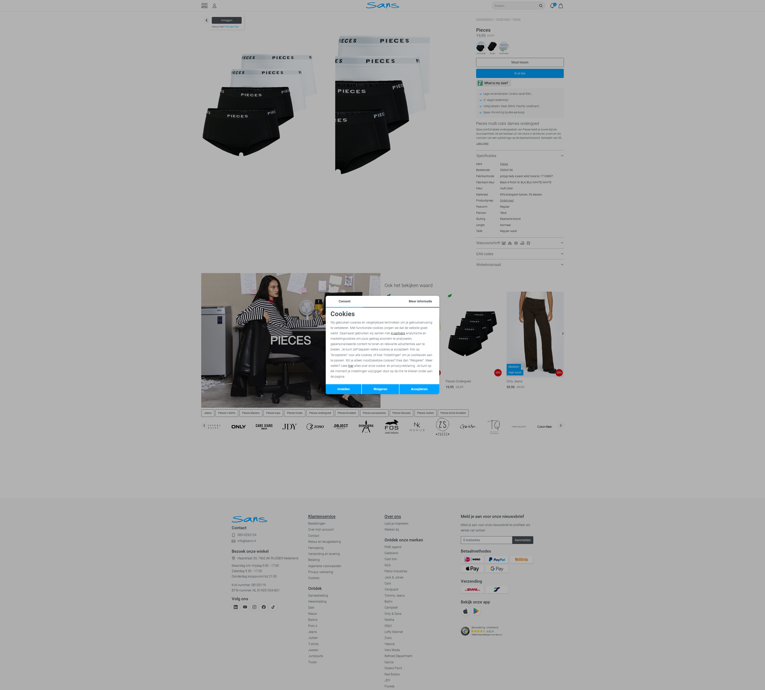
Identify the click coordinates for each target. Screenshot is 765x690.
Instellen (343, 389)
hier (350, 366)
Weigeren (380, 389)
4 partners (398, 333)
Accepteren (419, 389)
